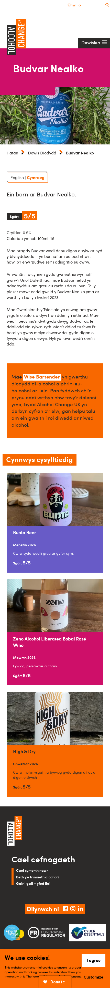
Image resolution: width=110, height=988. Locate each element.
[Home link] (55, 831)
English (17, 177)
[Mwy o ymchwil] (107, 5)
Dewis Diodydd (42, 153)
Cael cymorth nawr (32, 870)
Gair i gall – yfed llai (33, 883)
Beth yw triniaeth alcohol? (37, 876)
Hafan (12, 153)
